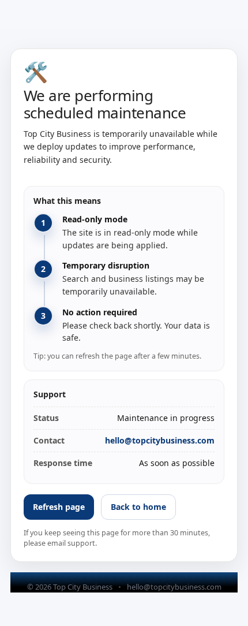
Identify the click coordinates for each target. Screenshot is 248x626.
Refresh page (59, 506)
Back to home (138, 506)
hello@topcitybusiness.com (160, 440)
